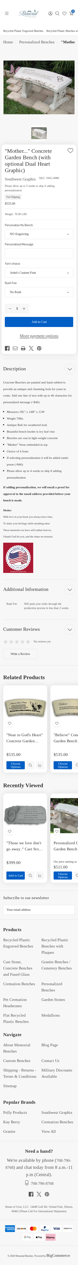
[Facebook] (9, 348)
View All (48, 1131)
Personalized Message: (19, 244)
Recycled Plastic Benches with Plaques (54, 946)
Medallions (50, 1015)
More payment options (39, 335)
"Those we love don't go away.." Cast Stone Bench (24, 846)
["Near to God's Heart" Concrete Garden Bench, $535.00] (25, 707)
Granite (9, 1131)
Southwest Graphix (56, 1112)
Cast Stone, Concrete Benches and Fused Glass (17, 968)
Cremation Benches (19, 984)
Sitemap (10, 1086)
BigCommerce (58, 1255)
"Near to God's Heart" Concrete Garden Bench (24, 738)
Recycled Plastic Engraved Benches (23, 30)
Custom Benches (16, 1060)
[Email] (17, 348)
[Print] (25, 348)
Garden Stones (53, 999)
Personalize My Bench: (19, 225)
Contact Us (50, 1060)
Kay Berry (11, 1122)
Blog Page (49, 1045)
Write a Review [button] (20, 654)
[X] (33, 348)
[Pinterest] (41, 348)
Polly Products (15, 1112)
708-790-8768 (42, 1183)
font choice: (13, 263)
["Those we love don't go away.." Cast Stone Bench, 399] (25, 815)
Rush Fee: (11, 283)
